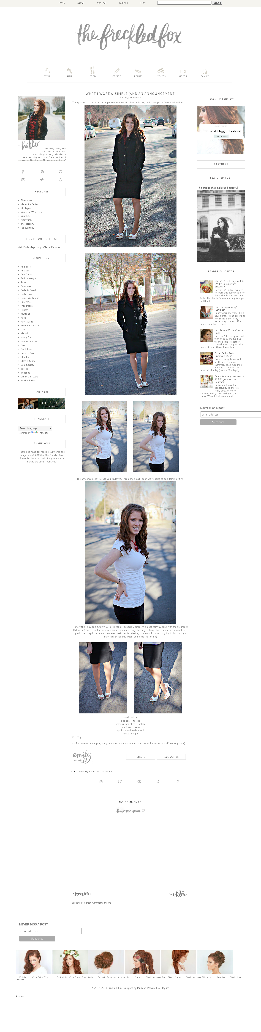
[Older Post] (179, 897)
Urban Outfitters (29, 376)
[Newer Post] (82, 897)
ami (142, 730)
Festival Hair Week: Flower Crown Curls (75, 977)
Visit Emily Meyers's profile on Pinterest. (39, 247)
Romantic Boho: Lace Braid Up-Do (113, 977)
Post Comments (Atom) (99, 902)
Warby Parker (28, 380)
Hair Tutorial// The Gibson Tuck (228, 332)
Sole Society (27, 364)
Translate (43, 432)
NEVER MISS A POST (33, 924)
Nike (23, 345)
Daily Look (26, 294)
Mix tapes (26, 208)
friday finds (26, 219)
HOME (62, 2)
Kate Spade (27, 321)
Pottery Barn (27, 353)
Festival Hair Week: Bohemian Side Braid (193, 977)
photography (27, 223)
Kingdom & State (30, 325)
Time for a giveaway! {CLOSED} (225, 308)
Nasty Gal (26, 337)
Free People (27, 305)
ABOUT (80, 2)
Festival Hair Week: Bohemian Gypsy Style (153, 977)
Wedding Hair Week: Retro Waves (34, 977)
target (136, 720)
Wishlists (26, 216)
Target (24, 368)
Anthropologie (28, 278)
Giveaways (26, 200)
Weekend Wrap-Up (31, 212)
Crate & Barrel (28, 290)
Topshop (25, 372)
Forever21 (26, 301)
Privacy (20, 996)
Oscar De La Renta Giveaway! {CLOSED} (225, 355)
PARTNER (123, 2)
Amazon (25, 270)
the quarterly (27, 227)
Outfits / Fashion (104, 771)
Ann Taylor (26, 274)
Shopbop (25, 357)
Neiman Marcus (29, 341)
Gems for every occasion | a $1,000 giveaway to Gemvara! (229, 379)
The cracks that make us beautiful (217, 188)
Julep (23, 317)
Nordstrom (26, 349)
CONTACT (101, 2)
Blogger (165, 987)
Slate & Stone (28, 360)
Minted (24, 333)
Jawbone (25, 313)
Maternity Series (87, 771)
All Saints (26, 266)
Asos (23, 282)
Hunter (24, 309)
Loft (23, 329)
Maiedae (141, 987)
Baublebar (26, 286)
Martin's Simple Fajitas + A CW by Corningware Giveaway (229, 283)
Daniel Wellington (30, 298)
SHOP (143, 2)
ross (137, 727)
